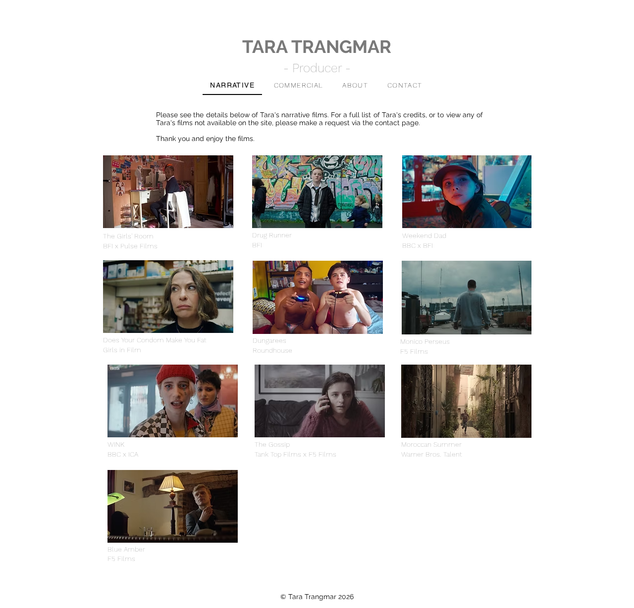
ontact (389, 123)
